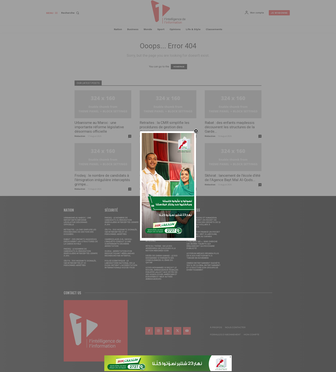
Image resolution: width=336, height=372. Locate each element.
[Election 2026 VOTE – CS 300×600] (168, 237)
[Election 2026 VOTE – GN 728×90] (168, 370)
